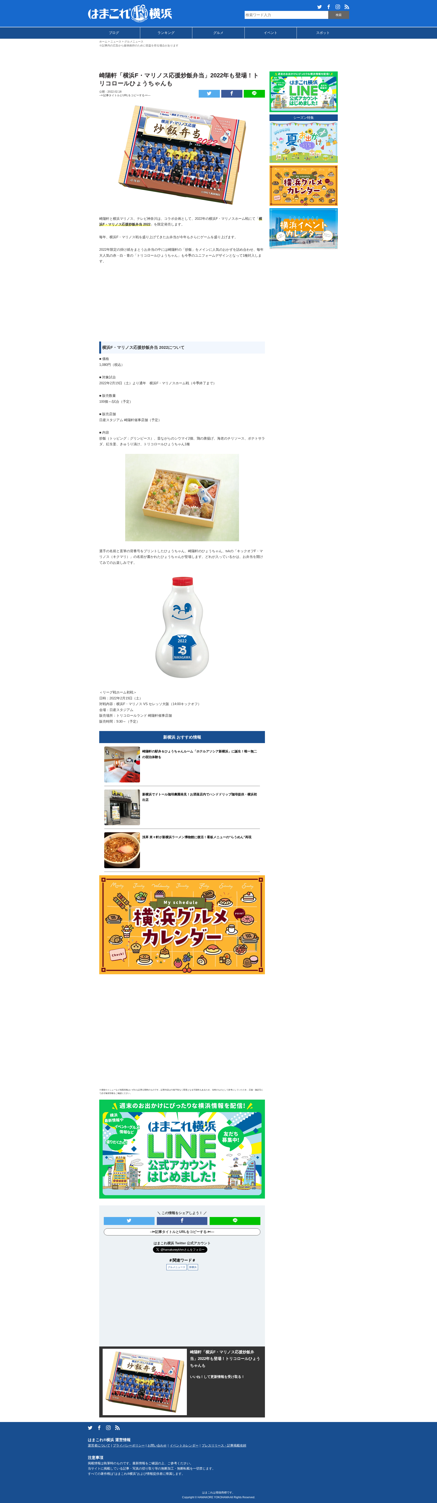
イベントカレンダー (184, 1445)
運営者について (99, 1445)
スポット (323, 33)
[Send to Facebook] (231, 94)
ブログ (114, 33)
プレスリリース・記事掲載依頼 (224, 1445)
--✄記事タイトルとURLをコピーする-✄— (124, 95)
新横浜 (193, 1267)
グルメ (218, 33)
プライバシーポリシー (129, 1445)
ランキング (166, 33)
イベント (270, 33)
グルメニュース (176, 1267)
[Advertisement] (218, 59)
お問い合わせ (157, 1445)
